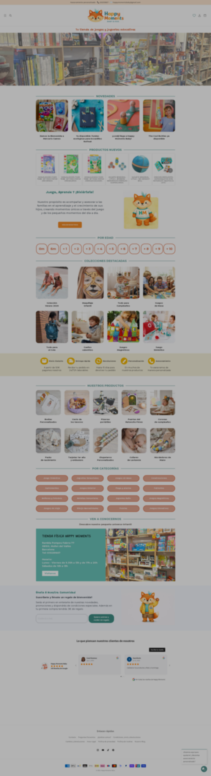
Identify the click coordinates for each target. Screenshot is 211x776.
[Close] (147, 357)
